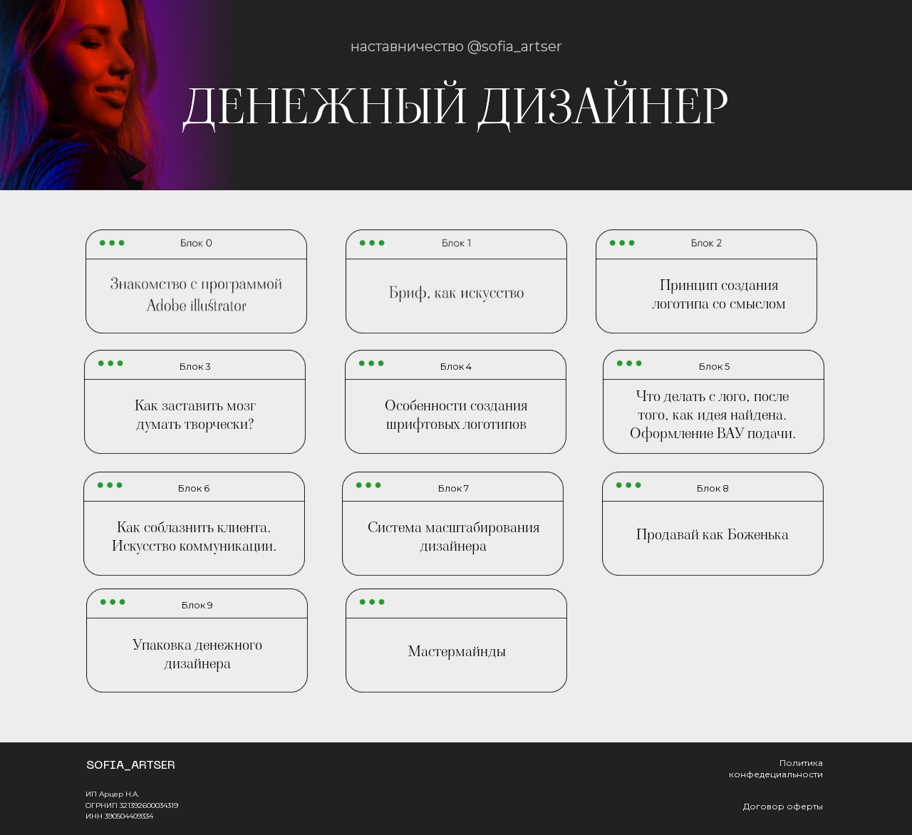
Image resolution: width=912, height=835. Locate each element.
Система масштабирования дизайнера (453, 536)
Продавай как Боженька (712, 534)
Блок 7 (453, 488)
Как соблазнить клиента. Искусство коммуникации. (194, 536)
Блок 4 (456, 366)
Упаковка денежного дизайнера (197, 654)
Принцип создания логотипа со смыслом (719, 294)
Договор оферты (783, 806)
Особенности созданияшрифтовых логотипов (456, 415)
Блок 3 (195, 366)
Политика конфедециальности (776, 768)
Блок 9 (197, 605)
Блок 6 (193, 488)
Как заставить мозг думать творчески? (195, 415)
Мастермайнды (457, 651)
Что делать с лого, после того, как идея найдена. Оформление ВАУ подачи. (713, 414)
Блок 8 (713, 488)
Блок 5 (714, 366)
